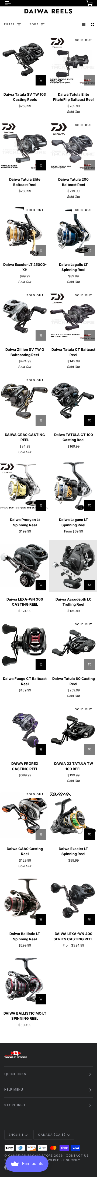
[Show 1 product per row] (83, 24)
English (16, 1135)
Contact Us (77, 1155)
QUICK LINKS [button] (15, 1074)
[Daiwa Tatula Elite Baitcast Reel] (24, 146)
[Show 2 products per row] (92, 24)
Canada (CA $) (51, 1135)
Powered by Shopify (61, 1160)
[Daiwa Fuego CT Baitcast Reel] (24, 645)
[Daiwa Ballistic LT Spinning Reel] (24, 900)
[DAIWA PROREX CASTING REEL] (24, 730)
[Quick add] (41, 80)
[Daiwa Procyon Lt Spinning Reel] (24, 486)
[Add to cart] (41, 250)
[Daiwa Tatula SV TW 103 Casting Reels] (24, 61)
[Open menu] (12, 3)
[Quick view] (89, 335)
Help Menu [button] (13, 1089)
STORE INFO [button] (14, 1105)
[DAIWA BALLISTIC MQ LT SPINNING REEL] (24, 979)
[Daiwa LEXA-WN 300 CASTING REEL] (24, 565)
